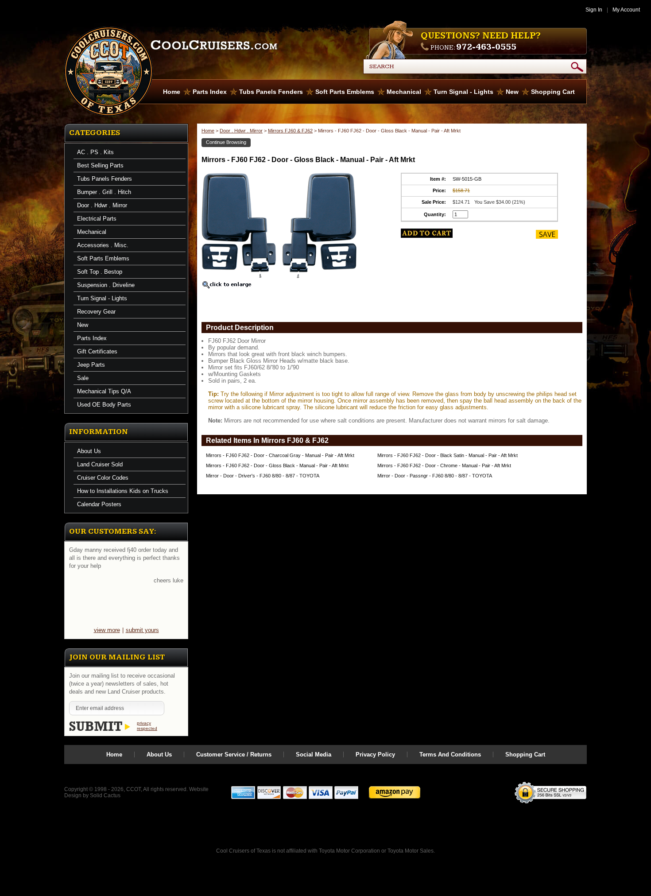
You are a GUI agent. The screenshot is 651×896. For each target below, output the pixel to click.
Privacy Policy (375, 754)
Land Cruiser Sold (100, 464)
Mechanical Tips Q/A (104, 391)
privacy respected (147, 726)
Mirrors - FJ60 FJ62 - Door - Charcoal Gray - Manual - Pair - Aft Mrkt (280, 455)
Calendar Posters (99, 504)
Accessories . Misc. (102, 245)
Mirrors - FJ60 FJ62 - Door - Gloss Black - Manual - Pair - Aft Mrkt (277, 465)
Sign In (593, 10)
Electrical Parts (96, 218)
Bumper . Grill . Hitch (104, 192)
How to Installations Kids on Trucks (122, 491)
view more (107, 630)
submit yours (142, 630)
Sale (83, 378)
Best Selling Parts (100, 165)
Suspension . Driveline (106, 285)
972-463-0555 (486, 47)
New (512, 91)
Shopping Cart (553, 91)
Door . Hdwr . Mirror (102, 205)
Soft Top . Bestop (99, 271)
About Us (89, 451)
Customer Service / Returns (233, 754)
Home (171, 91)
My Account (626, 10)
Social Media (313, 754)
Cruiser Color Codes (102, 477)
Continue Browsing (226, 142)
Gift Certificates (97, 351)
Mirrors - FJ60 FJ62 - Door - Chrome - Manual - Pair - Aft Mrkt (444, 465)
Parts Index (210, 91)
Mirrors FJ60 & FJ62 (290, 130)
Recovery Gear (96, 311)
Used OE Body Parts (104, 404)
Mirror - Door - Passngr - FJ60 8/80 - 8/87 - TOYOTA (434, 475)
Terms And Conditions (450, 754)
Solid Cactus (105, 795)
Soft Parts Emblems (344, 91)
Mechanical (404, 91)
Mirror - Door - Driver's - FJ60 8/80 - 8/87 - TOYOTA (262, 475)
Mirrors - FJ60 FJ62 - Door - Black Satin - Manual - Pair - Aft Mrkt (447, 455)
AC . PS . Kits (95, 152)
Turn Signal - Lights (463, 91)
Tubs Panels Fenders (271, 91)
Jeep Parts (91, 364)
